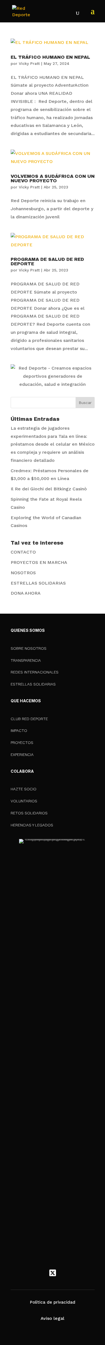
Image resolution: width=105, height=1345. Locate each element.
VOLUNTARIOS (24, 801)
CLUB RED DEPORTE (29, 719)
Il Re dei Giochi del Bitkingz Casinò (49, 488)
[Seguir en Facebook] (41, 1273)
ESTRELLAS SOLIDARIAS (38, 583)
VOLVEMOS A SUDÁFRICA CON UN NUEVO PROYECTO (53, 178)
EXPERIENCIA (22, 754)
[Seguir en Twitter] (52, 1273)
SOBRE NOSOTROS (28, 648)
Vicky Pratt (29, 63)
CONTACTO (23, 552)
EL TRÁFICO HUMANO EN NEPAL (50, 57)
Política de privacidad (52, 1302)
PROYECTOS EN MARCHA (39, 562)
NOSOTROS (23, 572)
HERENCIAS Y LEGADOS (32, 825)
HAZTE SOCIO (23, 789)
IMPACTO (19, 730)
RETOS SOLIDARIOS (29, 813)
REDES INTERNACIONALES (35, 672)
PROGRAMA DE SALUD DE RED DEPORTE (47, 261)
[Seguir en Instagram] (64, 1273)
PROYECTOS (22, 742)
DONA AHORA (26, 593)
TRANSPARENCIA (26, 660)
